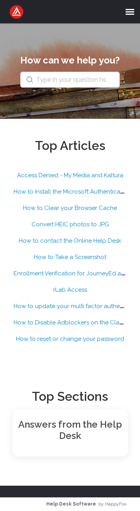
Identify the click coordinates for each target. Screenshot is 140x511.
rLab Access (70, 289)
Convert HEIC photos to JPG (70, 224)
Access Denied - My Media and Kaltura (70, 175)
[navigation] (130, 11)
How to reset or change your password (70, 338)
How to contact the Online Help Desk (70, 240)
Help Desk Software (71, 504)
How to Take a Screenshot (70, 257)
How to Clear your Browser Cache (70, 207)
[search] (70, 80)
